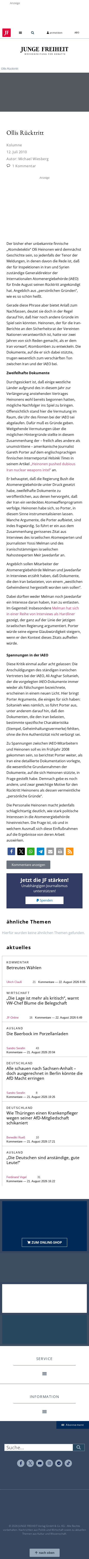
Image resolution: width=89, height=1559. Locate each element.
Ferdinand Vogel (16, 1177)
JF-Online (12, 1017)
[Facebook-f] (20, 1463)
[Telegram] (58, 1463)
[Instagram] (49, 1463)
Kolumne (14, 145)
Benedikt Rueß (15, 1137)
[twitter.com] (30, 1463)
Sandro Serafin (15, 1048)
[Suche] (78, 1447)
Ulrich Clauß (14, 982)
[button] (20, 32)
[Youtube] (39, 1463)
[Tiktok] (68, 1463)
